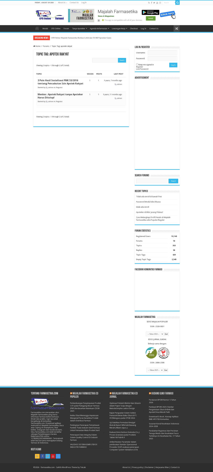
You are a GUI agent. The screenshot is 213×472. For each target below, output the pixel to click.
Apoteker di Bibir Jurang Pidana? (149, 212)
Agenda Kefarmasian (98, 28)
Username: (140, 53)
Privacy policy (137, 467)
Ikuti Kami (36, 449)
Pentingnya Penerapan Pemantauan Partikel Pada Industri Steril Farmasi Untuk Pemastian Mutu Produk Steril (85, 427)
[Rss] (149, 2)
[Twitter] (154, 2)
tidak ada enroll (142, 207)
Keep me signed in (146, 65)
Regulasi (59, 87)
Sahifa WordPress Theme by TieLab (71, 467)
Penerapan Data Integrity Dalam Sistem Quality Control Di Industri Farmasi (84, 437)
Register (139, 67)
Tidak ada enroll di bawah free (149, 196)
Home (37, 28)
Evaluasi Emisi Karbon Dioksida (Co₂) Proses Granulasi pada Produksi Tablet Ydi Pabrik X (125, 434)
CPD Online (55, 28)
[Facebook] (151, 2)
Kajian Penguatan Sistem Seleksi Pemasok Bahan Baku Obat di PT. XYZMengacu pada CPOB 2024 (123, 415)
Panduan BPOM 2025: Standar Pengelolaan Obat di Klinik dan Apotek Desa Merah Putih (161, 409)
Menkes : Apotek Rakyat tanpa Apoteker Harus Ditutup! (60, 96)
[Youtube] (157, 2)
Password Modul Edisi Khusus (148, 202)
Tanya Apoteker (78, 28)
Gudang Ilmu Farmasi (162, 393)
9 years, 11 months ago (112, 94)
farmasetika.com (48, 467)
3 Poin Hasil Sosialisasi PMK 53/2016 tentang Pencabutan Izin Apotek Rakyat (60, 82)
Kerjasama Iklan (162, 467)
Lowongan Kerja (118, 28)
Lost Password (142, 69)
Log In (84, 3)
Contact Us (74, 3)
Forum (66, 28)
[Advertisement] (157, 124)
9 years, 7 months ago (113, 80)
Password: (140, 58)
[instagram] (160, 2)
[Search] (177, 2)
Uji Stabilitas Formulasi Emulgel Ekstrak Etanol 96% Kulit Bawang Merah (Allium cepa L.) (123, 425)
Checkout (134, 28)
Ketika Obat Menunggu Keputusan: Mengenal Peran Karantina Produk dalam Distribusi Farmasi (84, 418)
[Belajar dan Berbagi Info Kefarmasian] (50, 14)
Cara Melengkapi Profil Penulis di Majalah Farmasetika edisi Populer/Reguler (153, 218)
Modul (45, 28)
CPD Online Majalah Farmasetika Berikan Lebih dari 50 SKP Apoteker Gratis (81, 38)
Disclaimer (149, 467)
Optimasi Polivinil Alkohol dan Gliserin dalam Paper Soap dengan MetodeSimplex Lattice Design (125, 405)
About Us (61, 3)
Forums (46, 46)
